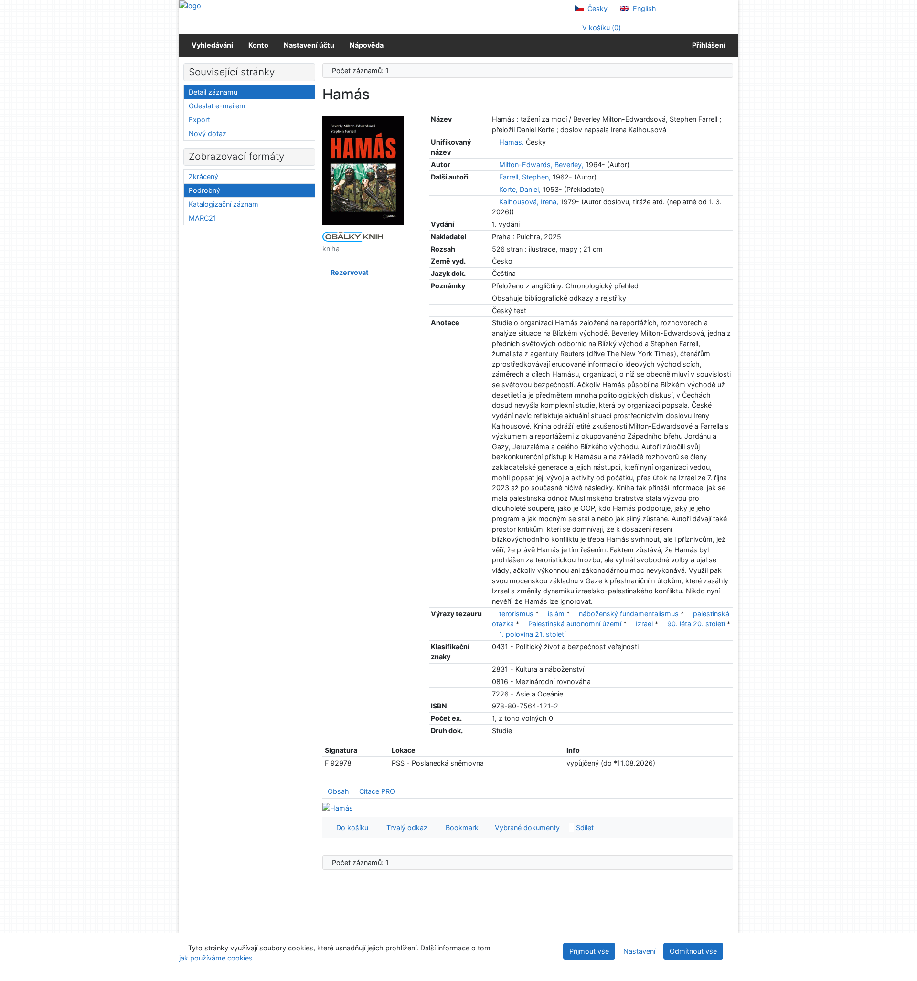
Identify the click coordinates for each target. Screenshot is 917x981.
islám (556, 614)
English (643, 8)
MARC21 (202, 218)
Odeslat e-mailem (217, 106)
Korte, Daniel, (520, 189)
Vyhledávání (212, 45)
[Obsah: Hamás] (337, 807)
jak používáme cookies (216, 958)
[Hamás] (363, 170)
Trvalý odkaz (405, 827)
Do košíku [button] (350, 827)
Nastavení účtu (309, 45)
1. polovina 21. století (532, 634)
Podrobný (204, 190)
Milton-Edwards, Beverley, (541, 164)
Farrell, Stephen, (525, 177)
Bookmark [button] (460, 827)
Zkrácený (203, 176)
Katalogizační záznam (223, 204)
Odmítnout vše (693, 951)
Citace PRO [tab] (377, 791)
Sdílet (584, 827)
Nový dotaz (207, 133)
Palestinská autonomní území (574, 624)
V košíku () (600, 27)
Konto (258, 45)
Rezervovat (348, 272)
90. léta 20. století (696, 624)
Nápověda (367, 45)
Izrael (644, 624)
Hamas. (511, 142)
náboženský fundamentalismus (629, 614)
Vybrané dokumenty (526, 827)
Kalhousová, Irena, (528, 202)
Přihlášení (707, 45)
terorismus (516, 614)
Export (199, 120)
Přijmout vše (589, 951)
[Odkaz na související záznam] (494, 142)
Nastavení (639, 951)
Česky (597, 8)
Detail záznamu (213, 92)
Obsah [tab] (338, 791)
